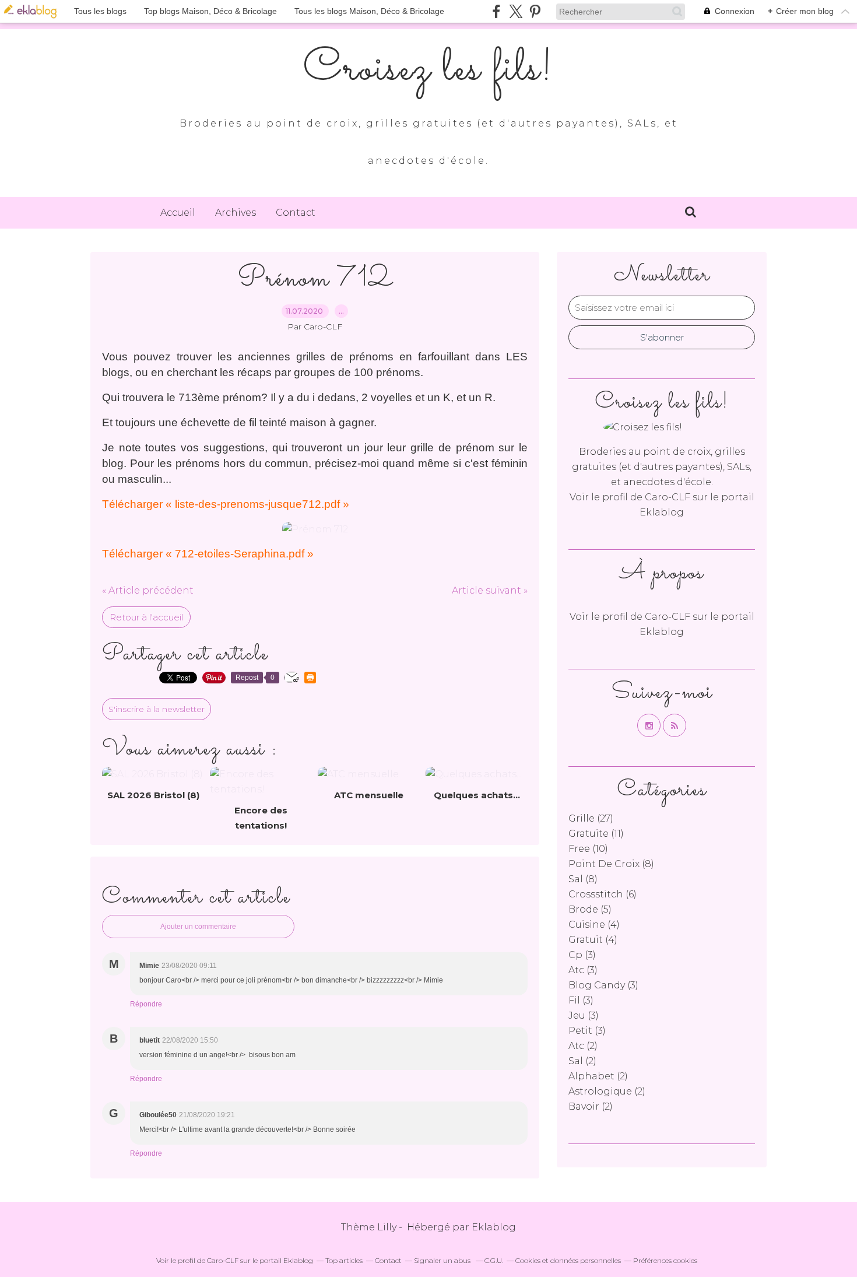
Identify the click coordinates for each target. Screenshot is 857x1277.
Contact (295, 212)
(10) (588, 848)
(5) (590, 909)
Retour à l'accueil (146, 617)
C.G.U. (493, 1260)
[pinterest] (535, 11)
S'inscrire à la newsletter (156, 709)
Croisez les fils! (428, 70)
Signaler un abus (443, 1260)
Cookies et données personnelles (568, 1260)
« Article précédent (148, 590)
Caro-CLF (667, 497)
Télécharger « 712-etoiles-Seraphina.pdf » (208, 554)
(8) (611, 863)
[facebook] (496, 11)
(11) (596, 833)
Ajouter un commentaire (198, 926)
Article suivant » (490, 590)
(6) (602, 894)
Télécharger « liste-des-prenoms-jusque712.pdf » (225, 504)
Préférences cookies (665, 1260)
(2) (583, 1045)
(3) (582, 954)
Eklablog (494, 1227)
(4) (594, 924)
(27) (590, 818)
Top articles (344, 1260)
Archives (235, 212)
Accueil (177, 212)
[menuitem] (178, 213)
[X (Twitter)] (515, 11)
